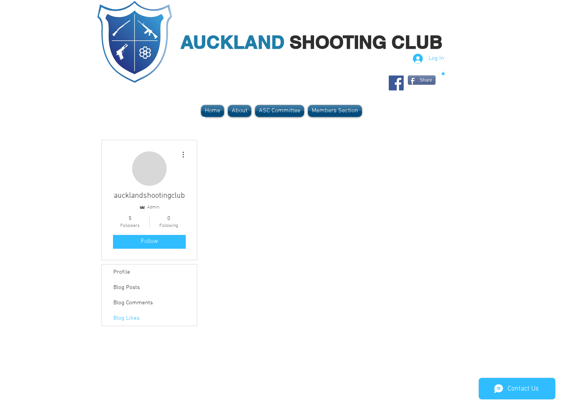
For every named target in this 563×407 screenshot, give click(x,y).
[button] (443, 73)
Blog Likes (126, 318)
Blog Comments (133, 302)
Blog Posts (126, 287)
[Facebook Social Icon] (396, 82)
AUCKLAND (235, 42)
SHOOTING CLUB (366, 42)
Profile (121, 272)
